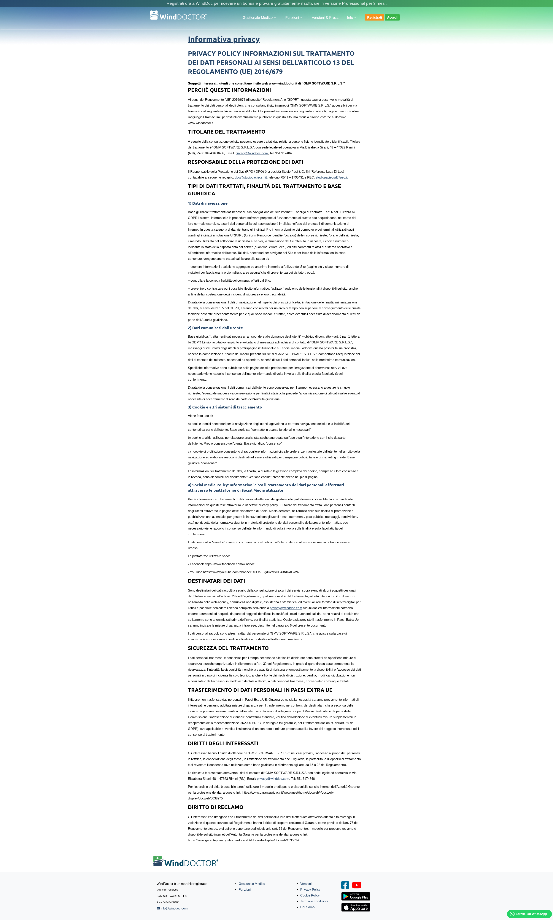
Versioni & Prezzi (326, 18)
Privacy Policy (310, 889)
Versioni (305, 883)
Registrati (374, 17)
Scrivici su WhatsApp (531, 914)
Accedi (392, 17)
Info (350, 18)
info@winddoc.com (174, 908)
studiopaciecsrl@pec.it (332, 177)
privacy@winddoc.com (251, 153)
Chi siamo (307, 907)
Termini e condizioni (314, 901)
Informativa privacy (224, 39)
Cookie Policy (310, 895)
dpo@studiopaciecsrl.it (251, 177)
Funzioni (292, 18)
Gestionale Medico (258, 18)
